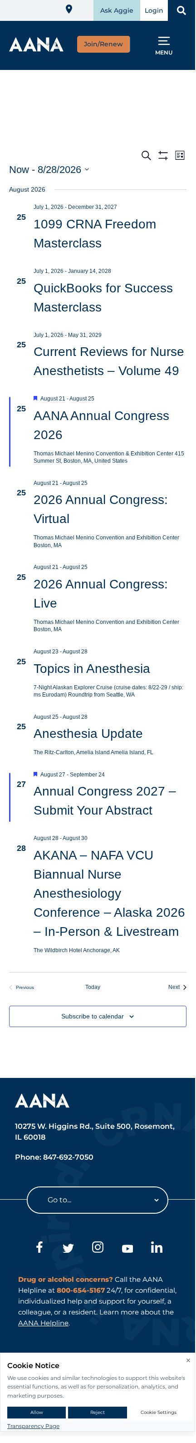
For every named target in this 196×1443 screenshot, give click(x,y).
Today (97, 987)
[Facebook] (38, 1248)
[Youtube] (127, 1248)
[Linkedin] (156, 1248)
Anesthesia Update (88, 733)
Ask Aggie (116, 10)
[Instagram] (97, 1248)
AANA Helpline (43, 1323)
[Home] (36, 49)
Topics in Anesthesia (92, 669)
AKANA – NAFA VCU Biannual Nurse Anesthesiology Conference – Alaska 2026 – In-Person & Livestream (109, 893)
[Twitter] (68, 1248)
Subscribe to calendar (92, 1016)
